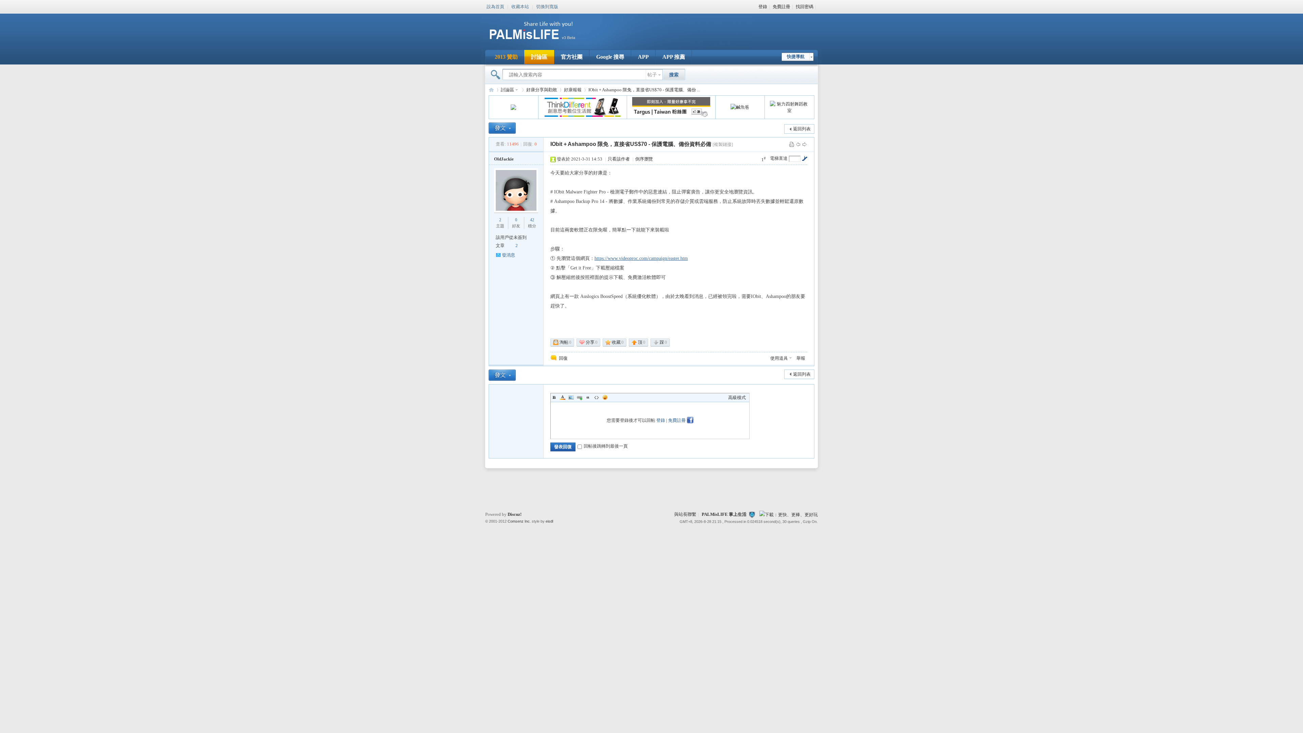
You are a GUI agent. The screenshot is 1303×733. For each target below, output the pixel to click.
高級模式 (737, 397)
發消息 (508, 255)
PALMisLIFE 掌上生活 (724, 514)
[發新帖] (502, 128)
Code (596, 397)
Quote (588, 397)
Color (562, 397)
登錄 (762, 6)
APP (643, 57)
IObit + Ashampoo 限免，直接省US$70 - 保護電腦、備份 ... (644, 89)
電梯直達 (779, 158)
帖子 (652, 74)
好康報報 (573, 89)
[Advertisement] (693, 27)
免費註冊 (781, 6)
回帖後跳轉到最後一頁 (606, 446)
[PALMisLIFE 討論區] (539, 41)
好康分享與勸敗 (541, 89)
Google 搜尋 (610, 57)
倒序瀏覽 (644, 159)
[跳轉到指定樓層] (804, 158)
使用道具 (779, 358)
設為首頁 (495, 6)
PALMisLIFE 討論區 (491, 90)
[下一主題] (804, 144)
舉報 (800, 358)
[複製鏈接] (723, 144)
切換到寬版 (547, 6)
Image (571, 397)
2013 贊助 (506, 57)
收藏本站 (520, 6)
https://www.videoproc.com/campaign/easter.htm (641, 258)
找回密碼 (804, 6)
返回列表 (802, 128)
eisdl (549, 521)
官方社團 (572, 57)
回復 (563, 358)
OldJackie (504, 159)
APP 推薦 (673, 57)
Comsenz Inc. (519, 521)
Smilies (605, 397)
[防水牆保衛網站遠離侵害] (752, 514)
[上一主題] (798, 144)
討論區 (539, 57)
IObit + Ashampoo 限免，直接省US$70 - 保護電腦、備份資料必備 (630, 144)
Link (579, 397)
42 (532, 220)
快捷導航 (796, 56)
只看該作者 (619, 159)
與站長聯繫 (685, 514)
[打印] (791, 144)
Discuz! (515, 514)
